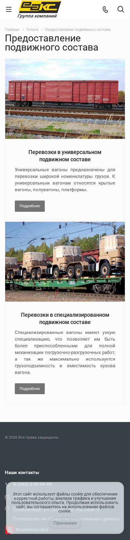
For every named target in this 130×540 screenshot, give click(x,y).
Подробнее (30, 206)
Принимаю (65, 523)
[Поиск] (121, 10)
